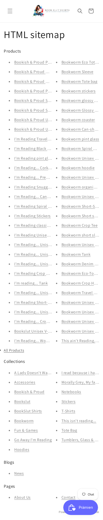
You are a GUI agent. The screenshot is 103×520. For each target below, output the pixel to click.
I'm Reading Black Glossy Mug (41, 148)
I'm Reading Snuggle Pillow (38, 187)
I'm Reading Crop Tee (33, 273)
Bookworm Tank (76, 254)
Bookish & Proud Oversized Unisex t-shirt (51, 81)
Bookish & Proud (29, 391)
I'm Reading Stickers (32, 215)
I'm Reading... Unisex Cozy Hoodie (45, 244)
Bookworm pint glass (80, 139)
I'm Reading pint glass (34, 158)
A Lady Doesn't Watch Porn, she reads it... (51, 372)
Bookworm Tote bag (80, 81)
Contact (69, 497)
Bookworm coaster (78, 119)
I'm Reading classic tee (34, 225)
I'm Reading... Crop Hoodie (38, 321)
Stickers (69, 401)
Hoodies (21, 449)
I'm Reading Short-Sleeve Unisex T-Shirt (49, 302)
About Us (22, 497)
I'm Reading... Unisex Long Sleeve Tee (48, 292)
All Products (14, 350)
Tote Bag (69, 430)
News (19, 473)
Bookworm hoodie (78, 167)
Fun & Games (26, 430)
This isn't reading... (79, 420)
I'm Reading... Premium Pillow (41, 177)
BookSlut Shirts (28, 411)
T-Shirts (69, 411)
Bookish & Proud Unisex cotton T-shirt (48, 129)
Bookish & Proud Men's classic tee (45, 71)
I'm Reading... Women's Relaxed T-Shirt (49, 340)
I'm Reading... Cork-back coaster (43, 167)
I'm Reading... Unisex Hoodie (40, 254)
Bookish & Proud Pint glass (38, 62)
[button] (10, 11)
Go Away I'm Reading (33, 439)
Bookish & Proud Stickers (37, 110)
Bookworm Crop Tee (80, 225)
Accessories (25, 382)
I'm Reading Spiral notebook (40, 206)
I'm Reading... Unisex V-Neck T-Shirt (46, 312)
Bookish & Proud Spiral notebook (44, 100)
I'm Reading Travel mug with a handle (48, 139)
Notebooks (71, 391)
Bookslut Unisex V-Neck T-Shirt (42, 331)
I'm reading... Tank (31, 283)
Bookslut (22, 401)
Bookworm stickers (79, 91)
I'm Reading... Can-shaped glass (43, 196)
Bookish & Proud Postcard (37, 91)
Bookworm (24, 420)
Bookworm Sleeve (78, 71)
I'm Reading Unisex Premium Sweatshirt (50, 235)
